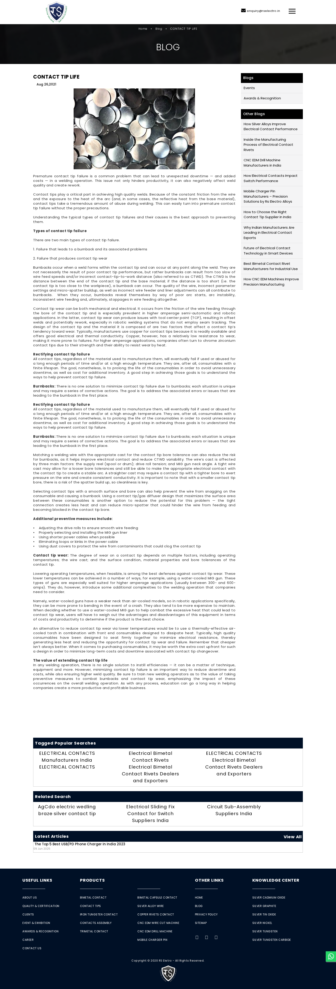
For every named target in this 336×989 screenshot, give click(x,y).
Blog (158, 29)
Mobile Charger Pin (152, 940)
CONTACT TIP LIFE (56, 76)
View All (293, 837)
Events (249, 87)
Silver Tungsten (265, 931)
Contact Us (31, 948)
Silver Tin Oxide (264, 914)
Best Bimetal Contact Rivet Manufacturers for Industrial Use (271, 266)
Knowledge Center (275, 880)
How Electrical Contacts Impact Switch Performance (271, 178)
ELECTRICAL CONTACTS (67, 767)
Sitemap (201, 923)
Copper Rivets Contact (155, 914)
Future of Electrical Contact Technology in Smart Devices (268, 251)
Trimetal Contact (94, 931)
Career (28, 940)
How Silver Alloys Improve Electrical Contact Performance (271, 127)
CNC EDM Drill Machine (155, 931)
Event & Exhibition (36, 923)
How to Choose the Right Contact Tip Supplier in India (267, 214)
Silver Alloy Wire (150, 906)
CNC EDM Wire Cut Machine (158, 923)
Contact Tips (90, 906)
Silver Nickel (262, 923)
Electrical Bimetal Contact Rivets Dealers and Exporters (150, 774)
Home (143, 29)
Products (92, 880)
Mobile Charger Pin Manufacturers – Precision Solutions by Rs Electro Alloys (268, 196)
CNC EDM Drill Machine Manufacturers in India (262, 163)
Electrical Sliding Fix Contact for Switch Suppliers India (150, 813)
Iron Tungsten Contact (99, 914)
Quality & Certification (40, 906)
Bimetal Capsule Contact (157, 897)
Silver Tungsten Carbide (271, 940)
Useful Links (37, 880)
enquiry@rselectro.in (263, 11)
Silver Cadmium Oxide (268, 897)
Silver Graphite (264, 906)
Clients (28, 914)
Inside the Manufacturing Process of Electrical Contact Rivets (268, 144)
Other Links (209, 880)
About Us (29, 897)
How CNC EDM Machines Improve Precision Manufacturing (271, 282)
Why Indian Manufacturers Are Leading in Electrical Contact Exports (269, 232)
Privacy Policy (206, 914)
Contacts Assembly (96, 923)
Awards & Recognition (262, 98)
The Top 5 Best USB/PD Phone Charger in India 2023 (79, 846)
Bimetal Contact (93, 897)
